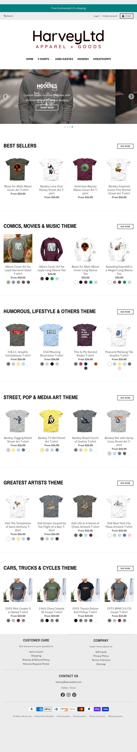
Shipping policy (115, 716)
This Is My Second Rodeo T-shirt (85, 353)
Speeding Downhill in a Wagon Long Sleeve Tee (119, 270)
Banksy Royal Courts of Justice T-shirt (85, 439)
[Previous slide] (6, 96)
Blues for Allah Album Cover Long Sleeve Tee (85, 270)
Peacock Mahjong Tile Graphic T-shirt (119, 353)
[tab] (64, 127)
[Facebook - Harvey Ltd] (63, 695)
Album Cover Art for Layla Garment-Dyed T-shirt (18, 270)
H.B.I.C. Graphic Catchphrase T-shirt (18, 353)
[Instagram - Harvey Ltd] (68, 695)
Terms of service (97, 716)
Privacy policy (79, 716)
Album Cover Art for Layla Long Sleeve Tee (52, 268)
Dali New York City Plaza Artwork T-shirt (119, 524)
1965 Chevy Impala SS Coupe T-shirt (51, 610)
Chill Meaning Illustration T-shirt (51, 353)
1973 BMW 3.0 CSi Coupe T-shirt (119, 610)
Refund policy (63, 716)
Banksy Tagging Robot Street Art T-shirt (18, 439)
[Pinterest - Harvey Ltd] (74, 695)
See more (125, 146)
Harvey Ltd (26, 716)
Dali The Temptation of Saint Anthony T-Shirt (18, 526)
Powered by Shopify (44, 716)
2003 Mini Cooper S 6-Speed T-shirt (18, 610)
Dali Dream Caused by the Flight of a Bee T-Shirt (51, 526)
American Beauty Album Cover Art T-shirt (85, 189)
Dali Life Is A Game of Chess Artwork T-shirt (85, 524)
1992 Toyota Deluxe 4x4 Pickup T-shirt (85, 610)
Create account (110, 16)
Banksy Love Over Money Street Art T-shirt (51, 189)
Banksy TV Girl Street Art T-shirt (51, 439)
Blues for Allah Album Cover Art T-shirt (18, 188)
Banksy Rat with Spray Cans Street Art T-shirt (119, 441)
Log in (97, 16)
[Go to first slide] (131, 96)
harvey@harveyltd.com (68, 682)
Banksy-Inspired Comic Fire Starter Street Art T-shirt (119, 189)
